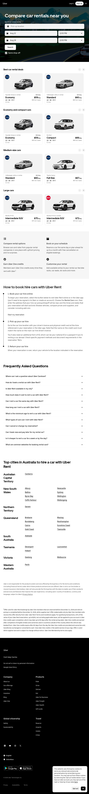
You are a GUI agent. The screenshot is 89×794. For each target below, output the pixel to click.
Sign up (79, 3)
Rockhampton (63, 521)
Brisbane (28, 518)
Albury (27, 488)
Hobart (28, 551)
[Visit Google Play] (11, 768)
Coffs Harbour (30, 500)
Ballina (27, 492)
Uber (5, 3)
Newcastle (61, 488)
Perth (27, 565)
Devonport (29, 547)
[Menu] (86, 3)
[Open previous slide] (79, 69)
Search (10, 47)
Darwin (28, 507)
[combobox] (47, 26)
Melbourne (61, 557)
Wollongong (62, 500)
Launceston (62, 547)
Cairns (27, 525)
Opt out (75, 788)
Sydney (60, 492)
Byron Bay (29, 496)
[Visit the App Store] (26, 768)
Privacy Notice (28, 594)
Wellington (61, 496)
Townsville (61, 529)
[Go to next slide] (83, 69)
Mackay (60, 518)
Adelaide (28, 536)
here (76, 782)
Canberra (29, 474)
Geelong (28, 557)
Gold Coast (29, 529)
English (9, 755)
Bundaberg (29, 521)
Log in (71, 3)
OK (83, 788)
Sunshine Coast (63, 525)
